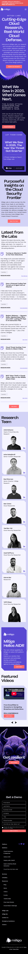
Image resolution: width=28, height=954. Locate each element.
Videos (5, 891)
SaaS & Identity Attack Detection (10, 865)
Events (6, 895)
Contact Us (5, 917)
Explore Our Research (14, 66)
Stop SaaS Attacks (9, 902)
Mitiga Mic (5, 914)
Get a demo (14, 762)
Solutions (4, 847)
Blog (5, 884)
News (5, 888)
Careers (4, 924)
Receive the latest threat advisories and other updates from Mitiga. (14, 828)
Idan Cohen (25, 339)
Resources (5, 881)
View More (14, 406)
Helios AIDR (7, 857)
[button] (25, 9)
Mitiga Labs (5, 910)
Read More (3, 272)
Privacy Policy (16, 949)
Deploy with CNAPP (9, 860)
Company (4, 877)
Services (4, 874)
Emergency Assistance (8, 921)
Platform (4, 844)
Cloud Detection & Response (8, 852)
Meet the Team (14, 221)
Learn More (19, 666)
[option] (14, 703)
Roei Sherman (24, 275)
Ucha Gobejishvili (23, 308)
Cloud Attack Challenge (10, 905)
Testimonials (7, 898)
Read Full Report (8, 126)
